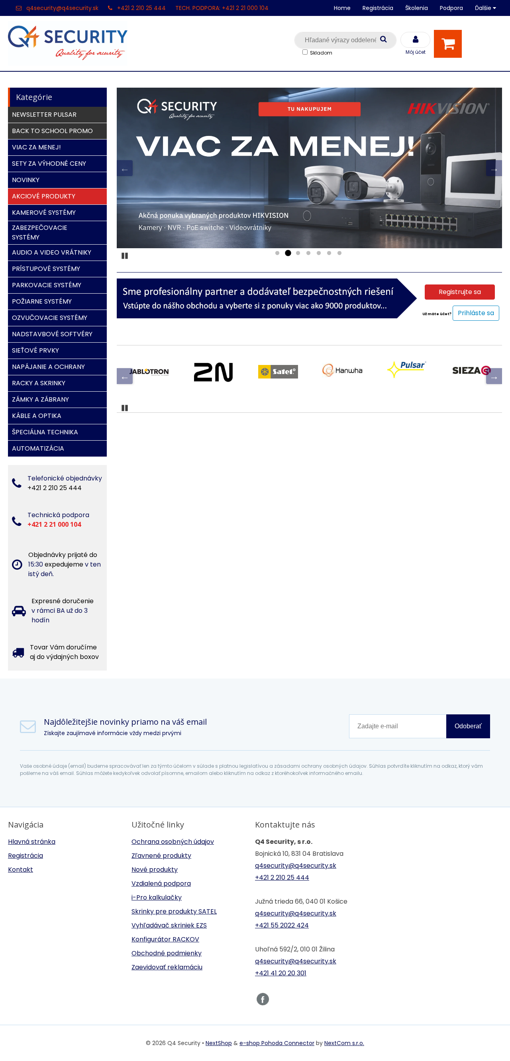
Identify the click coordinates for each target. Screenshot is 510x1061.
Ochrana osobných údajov (172, 841)
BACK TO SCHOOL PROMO (52, 130)
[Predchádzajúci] (125, 168)
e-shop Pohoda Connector (276, 1043)
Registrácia (378, 8)
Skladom (321, 52)
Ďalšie (484, 8)
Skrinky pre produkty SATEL (174, 911)
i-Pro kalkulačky (156, 897)
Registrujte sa (460, 291)
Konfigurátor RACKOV (165, 939)
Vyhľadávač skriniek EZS (169, 925)
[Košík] (450, 44)
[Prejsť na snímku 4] (308, 253)
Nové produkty (154, 869)
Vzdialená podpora (161, 883)
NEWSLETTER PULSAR (44, 114)
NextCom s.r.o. (344, 1043)
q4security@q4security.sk (62, 8)
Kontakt (20, 869)
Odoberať (468, 726)
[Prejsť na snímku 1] (277, 253)
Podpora (451, 8)
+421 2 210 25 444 (141, 8)
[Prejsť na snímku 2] (288, 253)
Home (342, 8)
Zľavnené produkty (161, 855)
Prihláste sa (476, 313)
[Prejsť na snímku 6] (329, 253)
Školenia (416, 8)
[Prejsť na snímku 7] (339, 253)
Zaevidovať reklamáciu (166, 967)
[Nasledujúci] (494, 168)
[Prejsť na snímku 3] (298, 253)
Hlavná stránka (31, 841)
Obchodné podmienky (166, 953)
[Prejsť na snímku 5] (319, 253)
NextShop (219, 1043)
